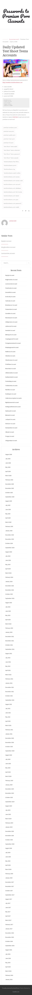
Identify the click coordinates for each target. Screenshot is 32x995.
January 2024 (8, 581)
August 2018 (8, 848)
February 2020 (9, 780)
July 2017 (7, 903)
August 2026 (8, 454)
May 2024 (7, 564)
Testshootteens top (9, 169)
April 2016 (8, 967)
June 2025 (8, 509)
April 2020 (8, 772)
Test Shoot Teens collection (12, 150)
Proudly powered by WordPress (10, 988)
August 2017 (8, 899)
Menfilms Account (10, 389)
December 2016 (9, 933)
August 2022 (8, 653)
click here (15, 117)
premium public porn (9, 135)
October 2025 (9, 492)
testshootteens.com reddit (11, 207)
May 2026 (7, 467)
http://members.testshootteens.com (12, 82)
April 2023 (8, 619)
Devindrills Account (10, 292)
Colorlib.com (16, 992)
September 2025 (9, 497)
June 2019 (8, 814)
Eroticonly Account (10, 296)
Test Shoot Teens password (12, 154)
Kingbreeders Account (8, 247)
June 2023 (8, 611)
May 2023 (7, 615)
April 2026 (8, 471)
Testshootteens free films (11, 161)
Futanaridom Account (11, 309)
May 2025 (7, 514)
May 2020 (7, 768)
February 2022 (9, 679)
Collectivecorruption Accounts (13, 398)
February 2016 (9, 975)
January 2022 (8, 683)
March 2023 (8, 624)
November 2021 (9, 691)
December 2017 (9, 882)
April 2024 (8, 569)
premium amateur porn (10, 127)
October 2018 (9, 840)
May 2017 (7, 912)
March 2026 (8, 475)
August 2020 (8, 755)
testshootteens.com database (12, 188)
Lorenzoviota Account (8, 253)
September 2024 (9, 547)
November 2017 (9, 886)
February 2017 (9, 924)
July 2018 (7, 852)
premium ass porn (9, 131)
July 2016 (7, 954)
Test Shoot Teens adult (10, 146)
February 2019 (9, 823)
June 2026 (8, 463)
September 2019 (9, 801)
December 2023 (9, 586)
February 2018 (9, 873)
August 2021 (8, 704)
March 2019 (8, 818)
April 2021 (8, 721)
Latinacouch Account (10, 326)
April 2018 (8, 865)
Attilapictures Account (11, 322)
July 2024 (7, 556)
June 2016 (8, 958)
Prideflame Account (10, 364)
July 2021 (7, 708)
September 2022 (9, 649)
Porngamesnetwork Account (13, 343)
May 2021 (7, 717)
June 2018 (8, 857)
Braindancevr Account (11, 305)
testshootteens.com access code (13, 180)
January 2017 (8, 929)
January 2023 (8, 632)
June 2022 (8, 662)
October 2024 (9, 543)
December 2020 (9, 738)
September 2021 (9, 700)
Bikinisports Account (10, 334)
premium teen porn (9, 139)
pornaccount (15, 39)
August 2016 (8, 950)
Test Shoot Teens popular (11, 158)
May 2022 (7, 666)
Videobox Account (10, 356)
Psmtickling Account (10, 381)
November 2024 (9, 539)
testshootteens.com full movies (13, 192)
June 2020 (8, 763)
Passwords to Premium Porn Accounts (16, 16)
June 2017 (8, 907)
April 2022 (8, 670)
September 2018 (9, 844)
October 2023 (9, 594)
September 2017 (9, 895)
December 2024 (9, 535)
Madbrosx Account (10, 351)
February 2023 (9, 628)
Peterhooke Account (10, 288)
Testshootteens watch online (12, 173)
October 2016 (9, 941)
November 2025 (9, 488)
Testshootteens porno (10, 165)
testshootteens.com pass (11, 199)
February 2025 (9, 526)
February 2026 (9, 480)
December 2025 (9, 484)
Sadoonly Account (10, 301)
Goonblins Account (10, 313)
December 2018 (9, 831)
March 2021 (8, 725)
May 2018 (7, 861)
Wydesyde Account (10, 411)
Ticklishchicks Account (11, 385)
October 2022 (9, 645)
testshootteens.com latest (11, 196)
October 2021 (9, 696)
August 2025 (8, 501)
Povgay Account (9, 436)
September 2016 (9, 945)
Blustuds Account (10, 415)
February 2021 (9, 729)
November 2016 (9, 937)
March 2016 (8, 971)
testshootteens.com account (12, 184)
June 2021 (8, 713)
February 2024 (9, 577)
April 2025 (8, 518)
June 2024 (8, 560)
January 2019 (8, 827)
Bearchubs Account (10, 368)
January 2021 (8, 734)
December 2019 (9, 789)
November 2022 (9, 641)
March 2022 (8, 674)
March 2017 (8, 920)
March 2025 (8, 522)
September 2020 (9, 751)
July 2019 (7, 810)
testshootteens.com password (12, 203)
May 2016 (7, 962)
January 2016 (8, 979)
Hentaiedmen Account (11, 428)
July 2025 (7, 505)
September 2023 (9, 598)
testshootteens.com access (12, 177)
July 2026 (7, 458)
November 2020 (9, 742)
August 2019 (8, 806)
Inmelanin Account (10, 330)
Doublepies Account (10, 394)
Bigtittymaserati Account (12, 402)
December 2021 (9, 687)
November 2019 (9, 793)
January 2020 (8, 785)
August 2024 (8, 552)
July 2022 (7, 658)
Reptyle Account (6, 241)
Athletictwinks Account (11, 373)
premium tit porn (8, 142)
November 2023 (9, 590)
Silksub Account (9, 432)
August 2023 (8, 602)
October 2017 (9, 890)
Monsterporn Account (11, 318)
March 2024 (8, 573)
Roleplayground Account (11, 347)
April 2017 (8, 916)
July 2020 (7, 759)
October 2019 (9, 797)
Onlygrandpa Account (11, 440)
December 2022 (9, 636)
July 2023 (7, 607)
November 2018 (9, 835)
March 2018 (8, 869)
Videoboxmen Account (11, 360)
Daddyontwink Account (11, 377)
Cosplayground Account (11, 339)
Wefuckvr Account (10, 423)
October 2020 (9, 746)
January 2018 (8, 878)
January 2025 (8, 530)
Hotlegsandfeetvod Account (13, 406)
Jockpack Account (10, 419)
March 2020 (8, 776)
